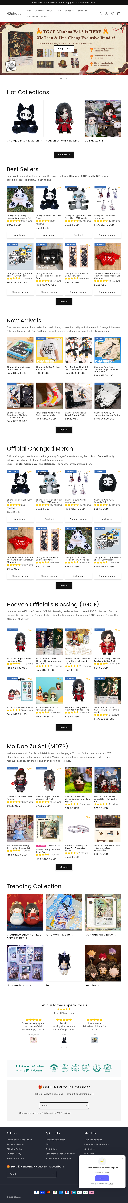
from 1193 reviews (64, 1013)
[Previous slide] (55, 78)
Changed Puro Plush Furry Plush (48, 217)
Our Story (89, 1154)
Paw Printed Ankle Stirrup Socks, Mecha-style (48, 414)
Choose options (107, 235)
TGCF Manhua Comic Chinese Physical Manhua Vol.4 (106, 709)
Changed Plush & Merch (23, 140)
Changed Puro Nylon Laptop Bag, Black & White (107, 414)
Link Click (90, 985)
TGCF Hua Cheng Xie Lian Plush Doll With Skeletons (77, 708)
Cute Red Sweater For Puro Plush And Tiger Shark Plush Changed (107, 275)
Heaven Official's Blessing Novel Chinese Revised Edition (77, 661)
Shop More (76, 48)
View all (64, 301)
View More (64, 154)
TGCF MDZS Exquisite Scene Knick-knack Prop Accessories (107, 848)
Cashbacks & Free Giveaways (60, 1154)
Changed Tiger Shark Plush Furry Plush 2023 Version (78, 217)
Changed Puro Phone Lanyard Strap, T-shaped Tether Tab (106, 369)
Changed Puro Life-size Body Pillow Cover (76, 274)
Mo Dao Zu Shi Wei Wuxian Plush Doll (19, 798)
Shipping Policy (14, 1149)
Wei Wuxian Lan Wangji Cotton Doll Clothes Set (18, 846)
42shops (17, 1197)
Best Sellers (51, 1149)
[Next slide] (66, 78)
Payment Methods (15, 1144)
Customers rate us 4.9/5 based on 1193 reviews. (45, 1113)
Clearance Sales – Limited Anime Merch (24, 936)
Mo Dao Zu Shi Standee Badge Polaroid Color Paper (48, 848)
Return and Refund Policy (19, 1140)
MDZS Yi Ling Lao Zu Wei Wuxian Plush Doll (47, 798)
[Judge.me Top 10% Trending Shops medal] (108, 1068)
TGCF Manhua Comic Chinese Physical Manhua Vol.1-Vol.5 (48, 661)
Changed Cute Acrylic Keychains (105, 217)
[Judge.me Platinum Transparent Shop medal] (65, 1068)
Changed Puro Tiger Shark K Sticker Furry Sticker (20, 274)
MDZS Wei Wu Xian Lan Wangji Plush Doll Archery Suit (106, 799)
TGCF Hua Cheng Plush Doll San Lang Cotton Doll (107, 660)
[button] (69, 11)
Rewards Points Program (96, 1144)
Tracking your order (55, 1140)
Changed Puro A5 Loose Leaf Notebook (18, 368)
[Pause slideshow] (73, 78)
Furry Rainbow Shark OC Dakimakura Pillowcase (76, 368)
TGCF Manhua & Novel (99, 934)
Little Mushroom (17, 985)
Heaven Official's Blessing (62, 140)
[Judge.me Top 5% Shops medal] (97, 1068)
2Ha (48, 985)
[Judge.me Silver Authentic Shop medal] (86, 1068)
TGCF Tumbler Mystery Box (20, 707)
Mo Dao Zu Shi (93, 140)
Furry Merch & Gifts (58, 934)
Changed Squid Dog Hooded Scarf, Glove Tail (19, 217)
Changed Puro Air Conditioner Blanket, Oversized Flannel (17, 415)
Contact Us (89, 1149)
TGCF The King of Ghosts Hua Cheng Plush (19, 660)
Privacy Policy (14, 1154)
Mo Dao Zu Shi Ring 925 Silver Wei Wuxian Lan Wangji (76, 848)
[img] (64, 1009)
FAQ (48, 1144)
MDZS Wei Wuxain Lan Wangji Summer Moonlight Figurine (78, 799)
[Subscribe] (86, 1105)
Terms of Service (15, 1158)
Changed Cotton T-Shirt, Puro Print (48, 368)
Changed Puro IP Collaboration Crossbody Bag (48, 275)
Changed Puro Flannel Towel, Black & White (75, 414)
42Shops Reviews (93, 1140)
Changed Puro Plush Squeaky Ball (104, 501)
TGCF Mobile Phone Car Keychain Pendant (47, 708)
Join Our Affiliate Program (58, 1158)
